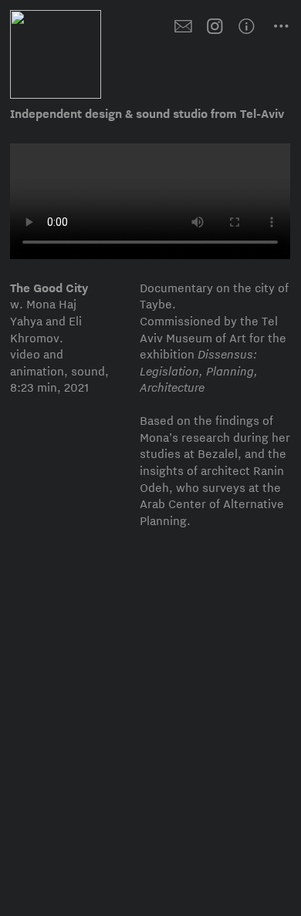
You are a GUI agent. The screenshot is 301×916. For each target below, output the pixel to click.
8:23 (22, 387)
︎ (281, 27)
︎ (254, 27)
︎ (215, 27)
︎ (183, 27)
